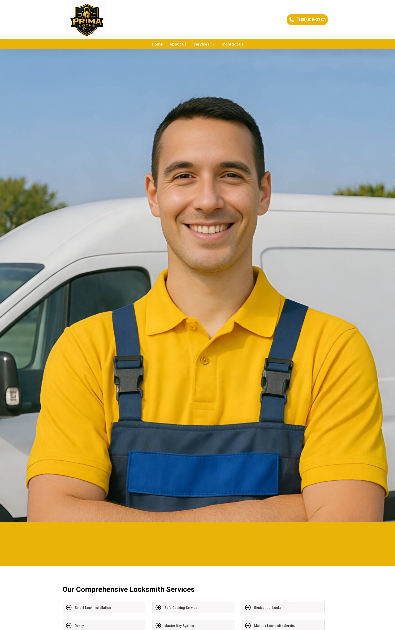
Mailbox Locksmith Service (275, 626)
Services (201, 44)
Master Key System (179, 626)
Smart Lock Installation (93, 608)
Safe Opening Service (180, 608)
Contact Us (232, 44)
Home (157, 44)
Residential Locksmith (271, 608)
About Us (178, 44)
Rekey (79, 626)
